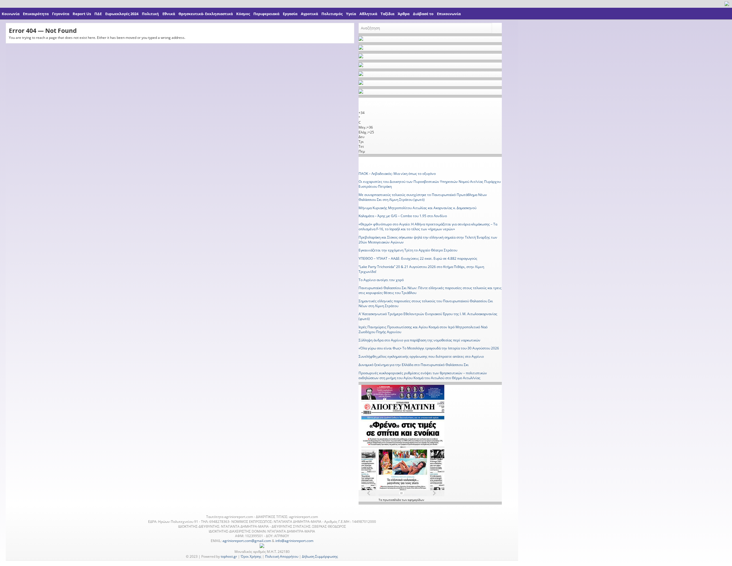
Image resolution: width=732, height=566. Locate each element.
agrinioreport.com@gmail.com (246, 540)
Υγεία (351, 13)
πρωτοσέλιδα (392, 500)
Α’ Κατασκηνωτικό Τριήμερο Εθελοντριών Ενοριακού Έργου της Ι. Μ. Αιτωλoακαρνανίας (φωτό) (428, 316)
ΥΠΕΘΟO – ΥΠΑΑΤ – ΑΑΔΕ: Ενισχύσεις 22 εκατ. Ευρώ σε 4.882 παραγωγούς (418, 258)
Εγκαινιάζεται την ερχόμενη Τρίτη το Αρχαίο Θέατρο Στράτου (408, 250)
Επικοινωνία (449, 13)
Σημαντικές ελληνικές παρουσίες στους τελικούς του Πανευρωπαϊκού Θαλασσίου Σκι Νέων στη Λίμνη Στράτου (426, 303)
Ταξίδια (387, 13)
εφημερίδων (416, 500)
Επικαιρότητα (36, 13)
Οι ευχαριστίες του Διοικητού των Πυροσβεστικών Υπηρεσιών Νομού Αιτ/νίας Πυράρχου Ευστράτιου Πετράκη (430, 184)
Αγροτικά (309, 13)
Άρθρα (403, 13)
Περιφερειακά (266, 13)
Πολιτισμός (332, 13)
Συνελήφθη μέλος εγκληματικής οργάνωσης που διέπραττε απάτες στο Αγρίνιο (421, 356)
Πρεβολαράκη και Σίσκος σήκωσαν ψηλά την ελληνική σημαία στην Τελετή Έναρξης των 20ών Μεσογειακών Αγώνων (428, 240)
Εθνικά (168, 13)
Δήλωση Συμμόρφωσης (320, 556)
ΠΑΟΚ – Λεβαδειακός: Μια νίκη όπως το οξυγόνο (397, 173)
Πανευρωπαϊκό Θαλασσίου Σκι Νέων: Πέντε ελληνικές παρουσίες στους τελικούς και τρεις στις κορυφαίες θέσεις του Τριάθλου (430, 290)
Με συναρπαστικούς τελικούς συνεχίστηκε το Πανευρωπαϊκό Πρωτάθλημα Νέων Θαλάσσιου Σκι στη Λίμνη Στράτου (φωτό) (423, 197)
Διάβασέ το (423, 13)
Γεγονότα (60, 13)
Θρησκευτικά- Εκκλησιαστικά (205, 13)
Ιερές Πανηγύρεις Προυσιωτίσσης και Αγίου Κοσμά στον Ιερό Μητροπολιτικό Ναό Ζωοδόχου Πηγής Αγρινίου (423, 329)
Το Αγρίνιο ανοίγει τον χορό (381, 279)
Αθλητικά (368, 13)
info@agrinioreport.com (294, 540)
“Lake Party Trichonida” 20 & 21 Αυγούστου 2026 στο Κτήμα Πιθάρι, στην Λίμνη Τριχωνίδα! (421, 269)
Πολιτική (150, 13)
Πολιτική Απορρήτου (281, 556)
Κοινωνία (10, 13)
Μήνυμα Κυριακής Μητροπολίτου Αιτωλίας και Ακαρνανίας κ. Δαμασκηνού (417, 207)
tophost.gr (229, 556)
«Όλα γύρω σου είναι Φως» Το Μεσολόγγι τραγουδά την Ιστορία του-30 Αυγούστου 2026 (429, 348)
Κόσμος (243, 13)
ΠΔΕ (98, 13)
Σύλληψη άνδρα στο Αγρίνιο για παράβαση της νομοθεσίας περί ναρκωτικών (419, 340)
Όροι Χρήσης (251, 556)
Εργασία (290, 13)
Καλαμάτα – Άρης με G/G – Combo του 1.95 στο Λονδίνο (403, 215)
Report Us (82, 13)
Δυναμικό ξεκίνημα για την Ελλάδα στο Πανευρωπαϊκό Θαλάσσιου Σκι (414, 364)
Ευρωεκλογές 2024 (121, 13)
